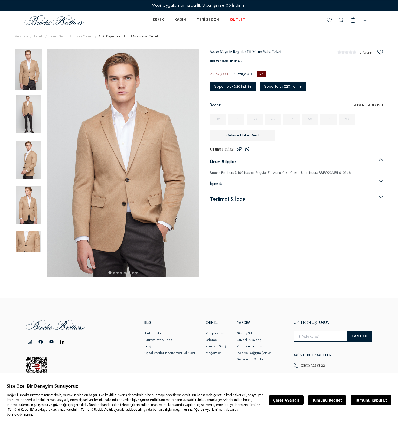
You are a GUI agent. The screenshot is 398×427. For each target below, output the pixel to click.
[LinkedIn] (62, 342)
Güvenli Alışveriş (249, 340)
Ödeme (211, 340)
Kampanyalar (215, 333)
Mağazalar (213, 353)
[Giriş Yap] (365, 20)
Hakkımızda (152, 333)
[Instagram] (30, 342)
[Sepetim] (353, 20)
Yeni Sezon (208, 19)
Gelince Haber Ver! (242, 135)
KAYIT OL (360, 336)
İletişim (149, 346)
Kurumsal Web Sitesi (158, 340)
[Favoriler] (329, 20)
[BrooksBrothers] (54, 20)
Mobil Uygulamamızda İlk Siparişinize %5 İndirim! (199, 5)
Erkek (158, 19)
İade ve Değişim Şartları (254, 353)
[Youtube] (51, 342)
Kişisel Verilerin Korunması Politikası (169, 353)
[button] (28, 69)
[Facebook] (41, 342)
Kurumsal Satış (216, 346)
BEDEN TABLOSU (368, 105)
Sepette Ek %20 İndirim (233, 86)
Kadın (180, 19)
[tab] (109, 272)
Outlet (237, 19)
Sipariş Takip (246, 333)
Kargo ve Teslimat (250, 346)
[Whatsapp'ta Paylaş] (247, 149)
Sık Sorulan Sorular (250, 359)
